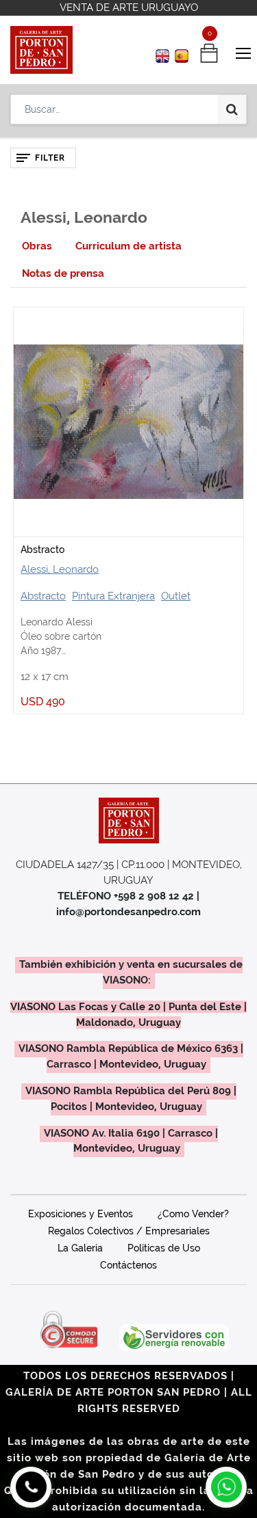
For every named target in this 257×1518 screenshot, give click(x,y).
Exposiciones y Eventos (80, 1213)
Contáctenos (128, 1265)
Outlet (176, 596)
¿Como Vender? (193, 1213)
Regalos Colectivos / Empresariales (129, 1230)
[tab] (37, 246)
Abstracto (42, 549)
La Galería (80, 1248)
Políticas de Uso (163, 1248)
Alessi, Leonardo (60, 569)
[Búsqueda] (232, 109)
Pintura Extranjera (113, 596)
